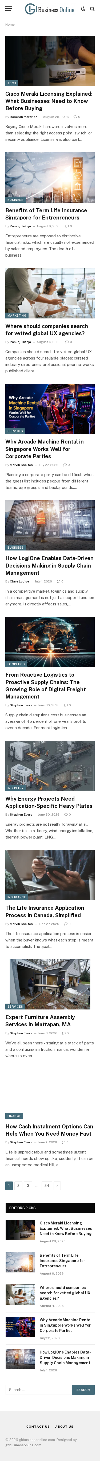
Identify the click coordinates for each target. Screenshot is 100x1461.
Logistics (16, 664)
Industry (15, 788)
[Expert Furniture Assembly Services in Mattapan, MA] (50, 984)
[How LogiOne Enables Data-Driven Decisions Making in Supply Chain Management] (50, 525)
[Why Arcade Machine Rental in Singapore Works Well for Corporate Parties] (50, 409)
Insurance (16, 897)
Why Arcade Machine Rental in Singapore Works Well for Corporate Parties (44, 448)
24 (47, 1186)
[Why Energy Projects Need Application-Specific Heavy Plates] (50, 766)
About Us (64, 1426)
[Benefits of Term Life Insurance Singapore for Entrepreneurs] (50, 177)
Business (15, 199)
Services (15, 431)
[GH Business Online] (49, 8)
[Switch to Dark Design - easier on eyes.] (83, 8)
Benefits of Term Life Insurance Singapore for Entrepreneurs (62, 1260)
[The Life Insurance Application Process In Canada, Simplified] (50, 875)
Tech (11, 83)
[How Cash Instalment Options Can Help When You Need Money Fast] (50, 1094)
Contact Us (38, 1426)
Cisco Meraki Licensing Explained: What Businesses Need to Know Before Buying (49, 101)
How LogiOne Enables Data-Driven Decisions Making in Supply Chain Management (49, 565)
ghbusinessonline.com (23, 1445)
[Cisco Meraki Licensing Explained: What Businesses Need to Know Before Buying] (50, 61)
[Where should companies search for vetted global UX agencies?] (50, 293)
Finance (14, 1115)
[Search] (92, 9)
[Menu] (8, 9)
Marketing (16, 315)
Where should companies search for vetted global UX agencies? (65, 1293)
